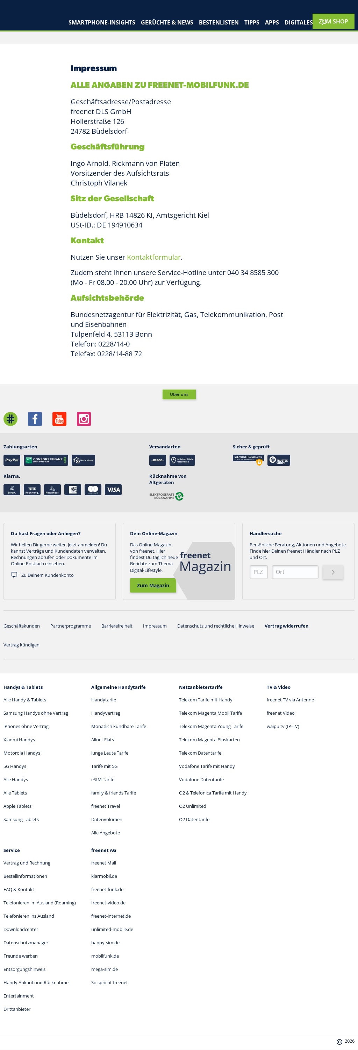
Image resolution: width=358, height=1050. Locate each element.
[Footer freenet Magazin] (10, 419)
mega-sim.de (104, 969)
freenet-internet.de (111, 916)
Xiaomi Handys (19, 739)
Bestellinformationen (25, 876)
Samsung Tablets (21, 819)
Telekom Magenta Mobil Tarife (210, 713)
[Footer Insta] (84, 419)
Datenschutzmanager (25, 942)
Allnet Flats (102, 739)
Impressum (155, 626)
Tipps (251, 22)
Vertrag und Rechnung (26, 863)
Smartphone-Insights (102, 22)
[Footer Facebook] (35, 419)
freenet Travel (105, 806)
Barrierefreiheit (117, 626)
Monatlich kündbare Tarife (118, 726)
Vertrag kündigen (21, 645)
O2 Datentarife (194, 819)
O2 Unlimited (192, 806)
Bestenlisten (219, 22)
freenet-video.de (108, 902)
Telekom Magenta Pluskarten (209, 739)
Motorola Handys (21, 753)
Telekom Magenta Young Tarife (211, 726)
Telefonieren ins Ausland (28, 916)
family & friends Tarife (113, 793)
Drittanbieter (16, 1009)
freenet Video (281, 713)
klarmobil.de (104, 876)
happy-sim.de (105, 942)
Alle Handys (15, 779)
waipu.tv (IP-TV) (283, 726)
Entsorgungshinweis (24, 969)
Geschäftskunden (21, 626)
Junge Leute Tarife (109, 753)
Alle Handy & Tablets (24, 699)
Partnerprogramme (70, 626)
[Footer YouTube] (59, 419)
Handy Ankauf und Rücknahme (36, 982)
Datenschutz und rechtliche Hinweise (215, 626)
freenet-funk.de (107, 889)
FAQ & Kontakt (18, 889)
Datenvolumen (106, 819)
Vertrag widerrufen (287, 626)
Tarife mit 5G (104, 766)
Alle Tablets (15, 793)
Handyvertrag (105, 713)
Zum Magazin (153, 585)
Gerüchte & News (167, 22)
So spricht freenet (109, 982)
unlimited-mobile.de (112, 929)
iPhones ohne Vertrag (26, 726)
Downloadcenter (20, 929)
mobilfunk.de (105, 956)
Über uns (179, 394)
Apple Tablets (17, 806)
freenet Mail (103, 863)
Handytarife (103, 699)
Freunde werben (20, 956)
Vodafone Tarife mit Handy (207, 766)
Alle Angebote (105, 833)
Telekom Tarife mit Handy (205, 699)
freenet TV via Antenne (290, 699)
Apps (272, 22)
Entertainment (18, 996)
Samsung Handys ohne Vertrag (35, 713)
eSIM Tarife (102, 779)
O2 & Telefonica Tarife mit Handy (213, 793)
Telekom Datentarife (200, 753)
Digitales (299, 22)
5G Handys (14, 766)
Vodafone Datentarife (201, 779)
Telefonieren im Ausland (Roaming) (39, 902)
